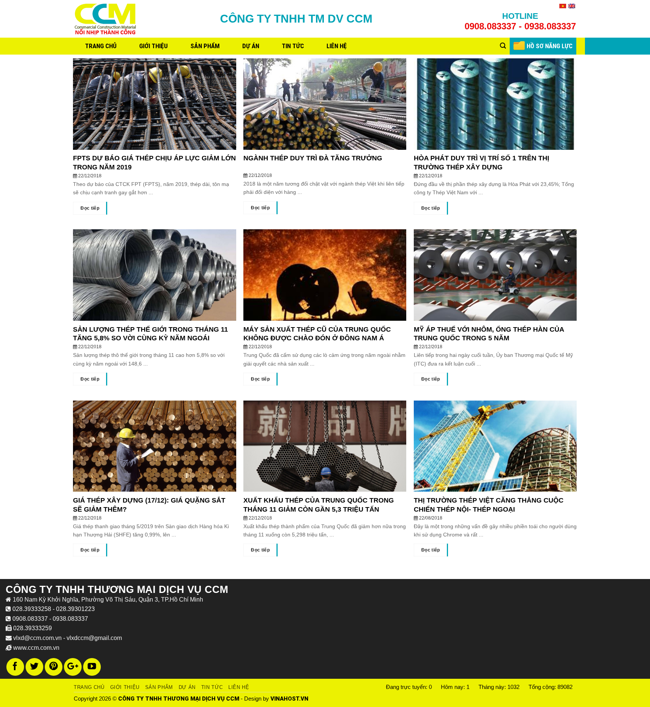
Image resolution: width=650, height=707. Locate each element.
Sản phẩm (205, 46)
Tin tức (293, 46)
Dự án (250, 46)
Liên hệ (337, 46)
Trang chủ (101, 46)
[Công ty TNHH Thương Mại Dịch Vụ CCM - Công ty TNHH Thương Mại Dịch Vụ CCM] (106, 19)
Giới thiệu (153, 46)
